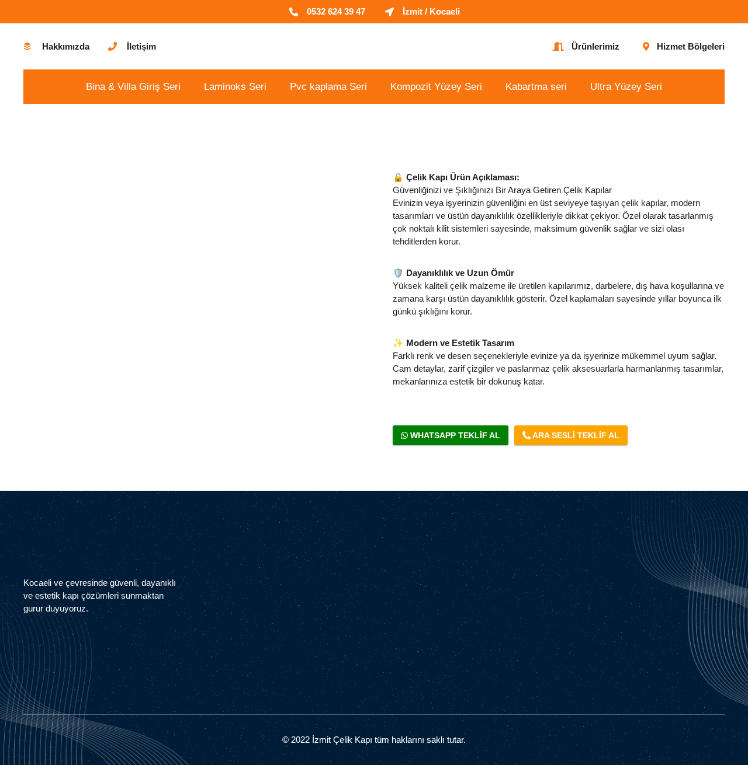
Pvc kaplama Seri (328, 86)
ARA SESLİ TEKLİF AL (575, 435)
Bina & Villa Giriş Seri (133, 86)
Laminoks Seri (235, 86)
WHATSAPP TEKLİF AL (454, 435)
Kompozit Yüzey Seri (436, 86)
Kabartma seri (536, 86)
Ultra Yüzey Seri (626, 86)
